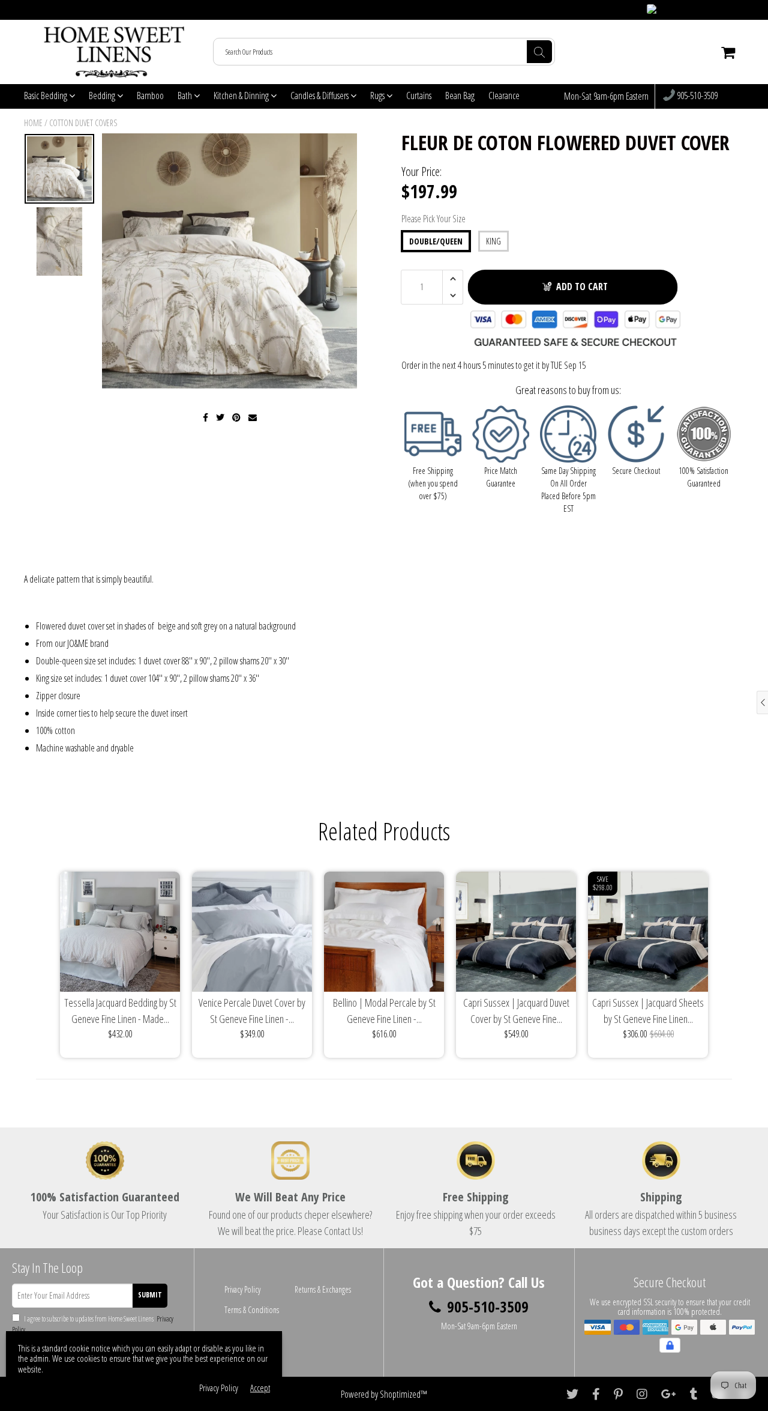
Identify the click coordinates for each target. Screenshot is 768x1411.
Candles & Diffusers (320, 95)
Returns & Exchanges (323, 1289)
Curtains (418, 95)
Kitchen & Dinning (242, 95)
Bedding (103, 95)
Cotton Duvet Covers (83, 123)
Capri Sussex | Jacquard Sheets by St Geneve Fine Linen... (648, 1010)
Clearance (504, 95)
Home (33, 123)
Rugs (378, 95)
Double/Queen (436, 241)
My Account (720, 10)
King (493, 241)
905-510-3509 (696, 96)
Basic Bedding (46, 95)
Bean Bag (460, 95)
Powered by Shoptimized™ (384, 1394)
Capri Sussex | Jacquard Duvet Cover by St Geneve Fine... (516, 1010)
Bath (186, 95)
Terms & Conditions (251, 1309)
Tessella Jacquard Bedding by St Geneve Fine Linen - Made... (120, 1010)
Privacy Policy (242, 1289)
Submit (150, 1295)
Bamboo (150, 95)
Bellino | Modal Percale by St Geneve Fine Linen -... (384, 1010)
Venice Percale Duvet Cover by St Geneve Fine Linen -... (252, 1010)
